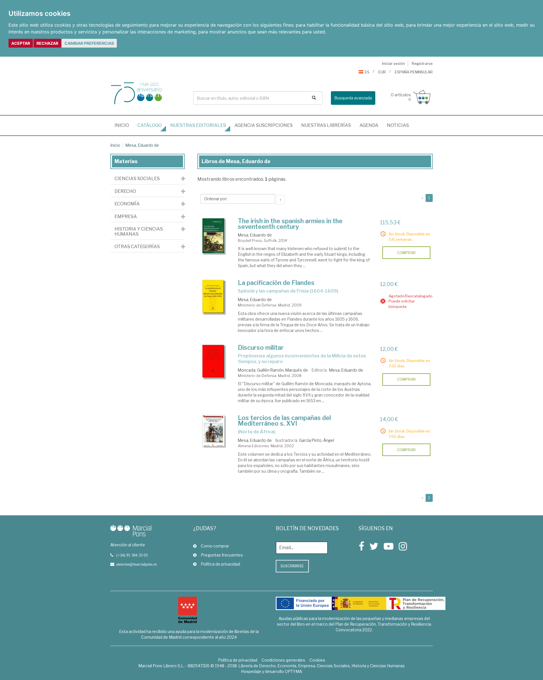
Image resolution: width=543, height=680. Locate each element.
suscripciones (263, 125)
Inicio (124, 125)
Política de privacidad (220, 564)
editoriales (198, 125)
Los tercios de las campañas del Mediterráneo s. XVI (284, 420)
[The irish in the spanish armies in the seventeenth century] (213, 236)
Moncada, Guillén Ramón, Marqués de (273, 370)
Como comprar (215, 545)
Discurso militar (261, 347)
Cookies (317, 660)
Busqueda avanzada (353, 97)
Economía (127, 203)
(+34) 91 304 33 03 (132, 555)
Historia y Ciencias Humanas (139, 231)
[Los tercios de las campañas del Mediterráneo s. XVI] (213, 430)
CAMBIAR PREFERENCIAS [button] (89, 43)
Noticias (398, 125)
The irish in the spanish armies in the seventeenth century (290, 223)
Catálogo (149, 125)
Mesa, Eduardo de (142, 145)
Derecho (125, 191)
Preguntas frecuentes (222, 555)
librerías (326, 125)
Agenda (368, 125)
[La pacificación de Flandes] (213, 296)
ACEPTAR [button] (20, 43)
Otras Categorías (137, 246)
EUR (382, 72)
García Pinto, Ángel (316, 440)
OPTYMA (293, 671)
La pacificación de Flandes (276, 282)
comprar (406, 252)
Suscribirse (292, 566)
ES (367, 72)
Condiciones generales (283, 660)
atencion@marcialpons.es (136, 564)
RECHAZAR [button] (47, 43)
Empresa (126, 216)
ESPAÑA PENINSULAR (414, 72)
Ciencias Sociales (137, 178)
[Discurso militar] (213, 361)
